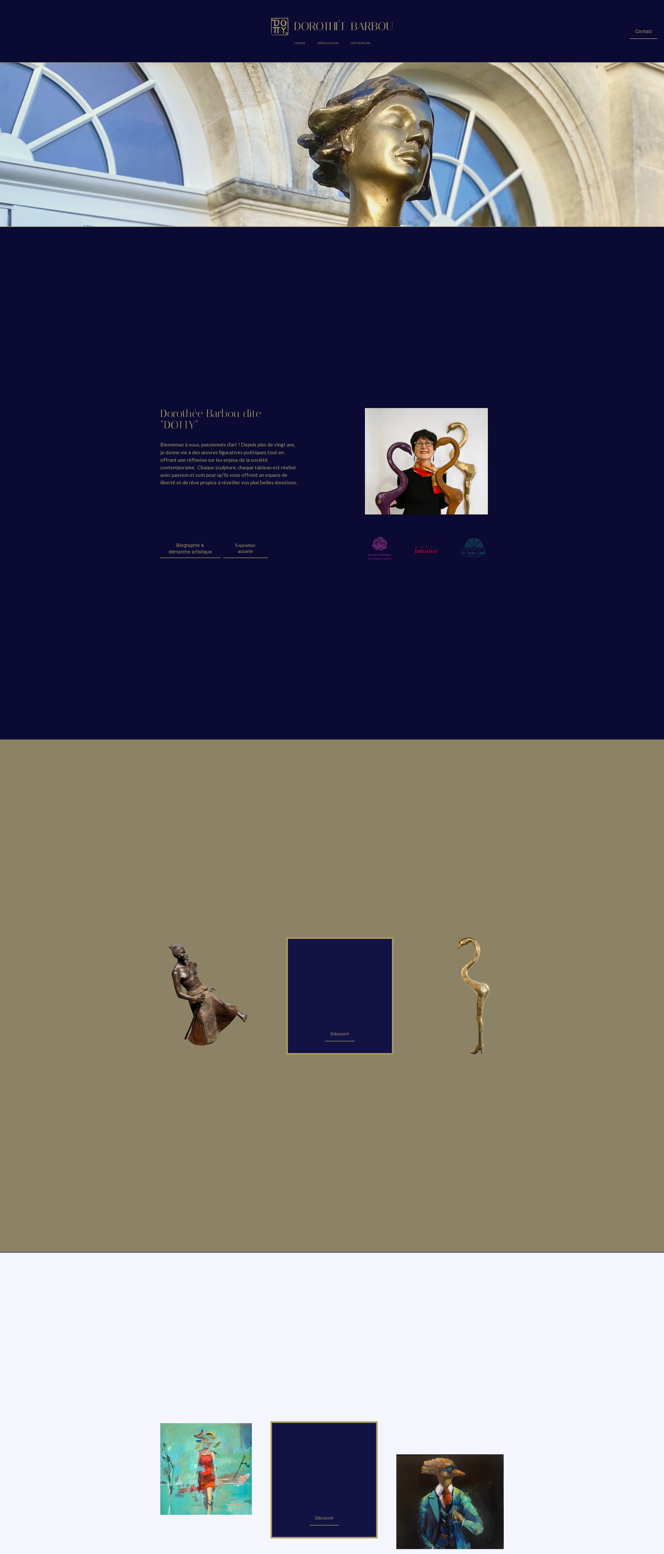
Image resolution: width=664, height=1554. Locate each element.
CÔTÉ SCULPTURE (328, 43)
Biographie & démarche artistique (190, 548)
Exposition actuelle (245, 548)
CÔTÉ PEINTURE (360, 43)
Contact (643, 31)
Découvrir (339, 1034)
